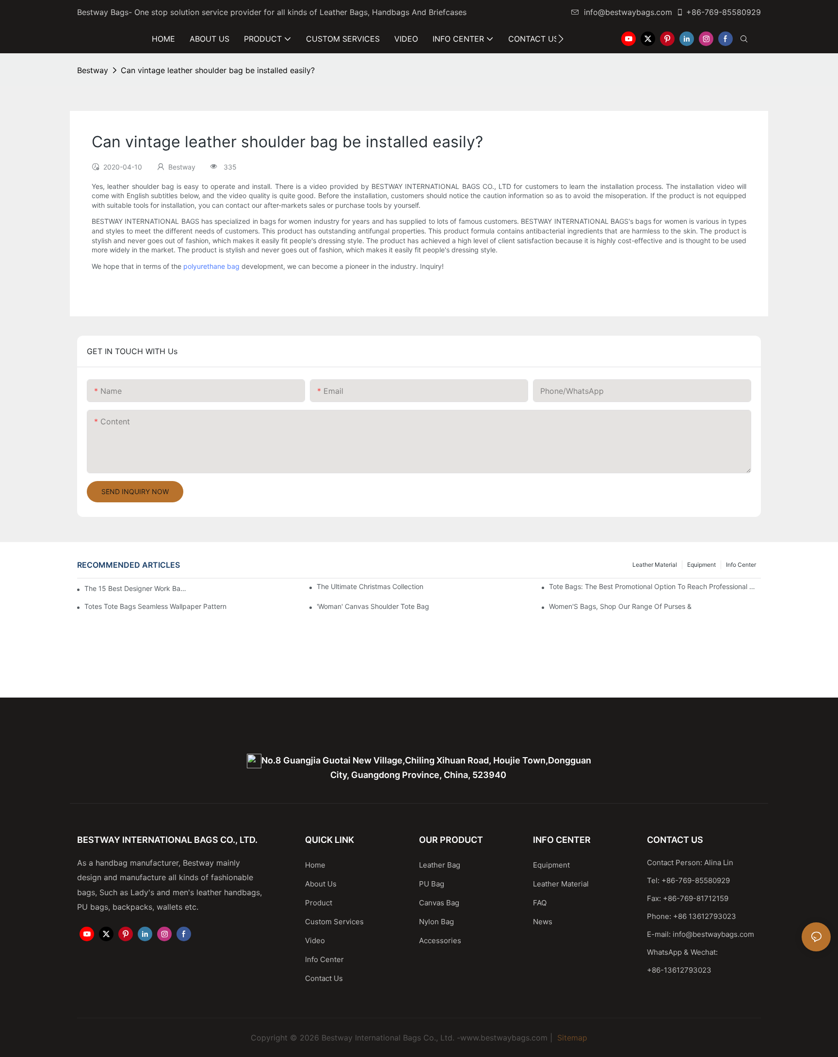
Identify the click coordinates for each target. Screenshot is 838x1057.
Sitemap (571, 1037)
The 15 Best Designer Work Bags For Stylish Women (135, 588)
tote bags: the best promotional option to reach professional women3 (655, 586)
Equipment (701, 564)
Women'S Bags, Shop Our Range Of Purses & (620, 606)
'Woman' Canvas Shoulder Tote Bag (373, 606)
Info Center (741, 564)
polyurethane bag (211, 266)
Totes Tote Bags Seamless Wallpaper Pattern (155, 606)
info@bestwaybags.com (628, 12)
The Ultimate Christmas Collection (370, 586)
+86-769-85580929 (723, 12)
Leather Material (654, 564)
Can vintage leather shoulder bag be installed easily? (218, 70)
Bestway (92, 70)
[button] (561, 38)
